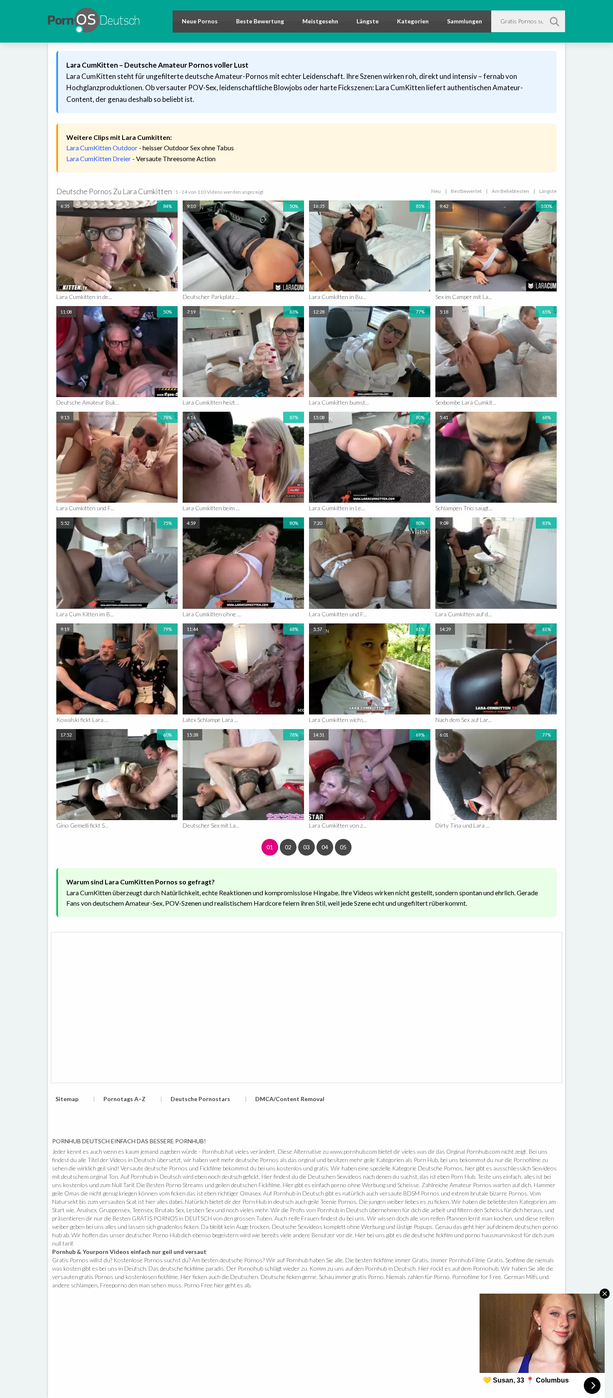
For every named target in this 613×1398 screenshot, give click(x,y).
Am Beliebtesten (510, 191)
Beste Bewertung (260, 21)
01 (269, 847)
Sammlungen (464, 21)
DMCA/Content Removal (289, 1098)
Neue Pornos (200, 21)
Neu (436, 191)
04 (325, 847)
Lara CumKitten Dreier (98, 158)
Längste (368, 21)
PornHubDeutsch (93, 19)
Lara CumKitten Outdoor (102, 148)
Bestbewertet (466, 191)
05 (343, 847)
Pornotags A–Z (124, 1098)
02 (288, 847)
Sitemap (66, 1098)
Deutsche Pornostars (200, 1098)
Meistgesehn (320, 21)
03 (306, 847)
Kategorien (413, 21)
